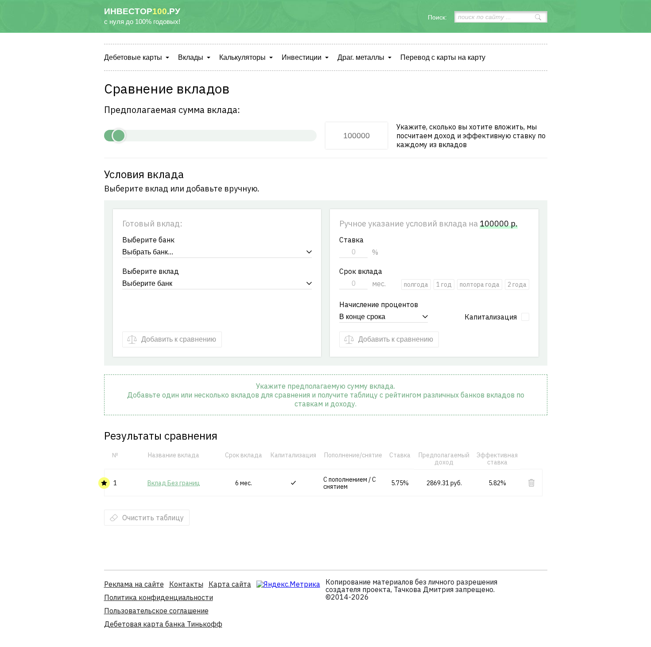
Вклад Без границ (173, 483)
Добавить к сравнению (178, 339)
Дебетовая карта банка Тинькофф (163, 624)
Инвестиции (302, 57)
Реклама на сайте (134, 584)
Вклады (190, 57)
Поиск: (437, 17)
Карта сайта (230, 584)
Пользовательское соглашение (156, 610)
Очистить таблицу (153, 517)
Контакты (186, 584)
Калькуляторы (242, 57)
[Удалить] (531, 483)
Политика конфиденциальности (158, 597)
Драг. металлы (360, 57)
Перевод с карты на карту (442, 57)
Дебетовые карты (133, 57)
